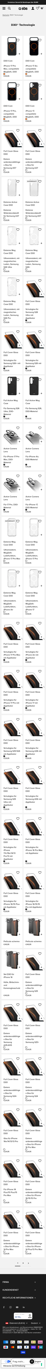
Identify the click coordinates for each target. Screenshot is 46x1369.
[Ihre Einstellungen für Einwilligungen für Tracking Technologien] (41, 1364)
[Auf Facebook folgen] (4, 1307)
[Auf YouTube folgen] (17, 1307)
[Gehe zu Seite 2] (28, 1263)
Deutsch (34, 1323)
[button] (17, 40)
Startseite (6, 15)
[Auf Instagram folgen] (10, 1307)
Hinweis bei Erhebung (14, 1366)
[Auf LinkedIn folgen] (23, 1307)
